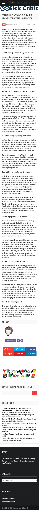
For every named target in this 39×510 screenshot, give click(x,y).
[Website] (21, 340)
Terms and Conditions (8, 498)
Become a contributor (8, 501)
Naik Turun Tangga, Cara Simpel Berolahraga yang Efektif (18, 435)
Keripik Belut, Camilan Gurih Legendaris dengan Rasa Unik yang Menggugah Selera (18, 439)
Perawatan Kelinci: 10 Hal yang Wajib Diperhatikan (17, 410)
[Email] (18, 340)
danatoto (25, 31)
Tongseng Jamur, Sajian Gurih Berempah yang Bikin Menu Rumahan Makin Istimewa (18, 416)
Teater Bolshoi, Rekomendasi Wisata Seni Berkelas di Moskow (19, 424)
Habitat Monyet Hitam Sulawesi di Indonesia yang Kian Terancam (19, 430)
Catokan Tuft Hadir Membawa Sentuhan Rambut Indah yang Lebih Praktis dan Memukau (19, 420)
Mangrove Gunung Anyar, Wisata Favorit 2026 (16, 412)
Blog (3, 24)
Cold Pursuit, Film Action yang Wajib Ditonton (16, 408)
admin (7, 335)
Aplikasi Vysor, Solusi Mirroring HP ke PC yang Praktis (19, 427)
